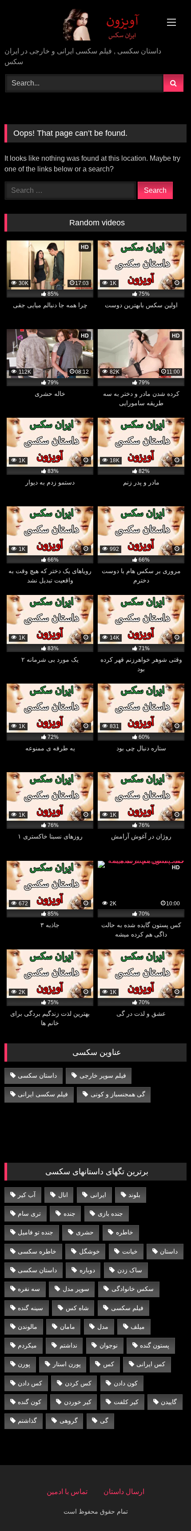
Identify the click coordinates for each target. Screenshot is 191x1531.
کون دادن (126, 1383)
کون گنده (29, 1401)
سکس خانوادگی (132, 1288)
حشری (85, 1232)
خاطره (124, 1232)
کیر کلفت (126, 1401)
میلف (138, 1326)
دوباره (87, 1270)
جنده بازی (110, 1213)
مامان (67, 1326)
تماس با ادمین (67, 1491)
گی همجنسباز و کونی (118, 1094)
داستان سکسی (37, 1075)
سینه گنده (30, 1307)
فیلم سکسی (127, 1307)
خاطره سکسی (37, 1251)
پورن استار (67, 1364)
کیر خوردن (78, 1401)
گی (104, 1420)
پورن (24, 1364)
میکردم (27, 1345)
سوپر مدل (76, 1288)
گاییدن (169, 1401)
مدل (102, 1326)
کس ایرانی (150, 1364)
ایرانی (98, 1194)
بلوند (134, 1194)
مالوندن (27, 1326)
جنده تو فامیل (35, 1232)
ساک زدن (129, 1270)
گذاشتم (27, 1420)
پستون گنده (154, 1345)
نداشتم (68, 1345)
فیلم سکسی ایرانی (43, 1094)
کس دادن (30, 1383)
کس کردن (78, 1383)
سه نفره (29, 1288)
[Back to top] (163, 1504)
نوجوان (108, 1345)
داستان (169, 1251)
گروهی (69, 1420)
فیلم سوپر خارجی (103, 1075)
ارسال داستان (123, 1491)
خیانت (130, 1251)
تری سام (29, 1213)
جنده (70, 1213)
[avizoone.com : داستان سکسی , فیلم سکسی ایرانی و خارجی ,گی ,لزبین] (78, 24)
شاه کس (77, 1307)
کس (108, 1364)
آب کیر (27, 1194)
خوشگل (89, 1251)
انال (63, 1194)
